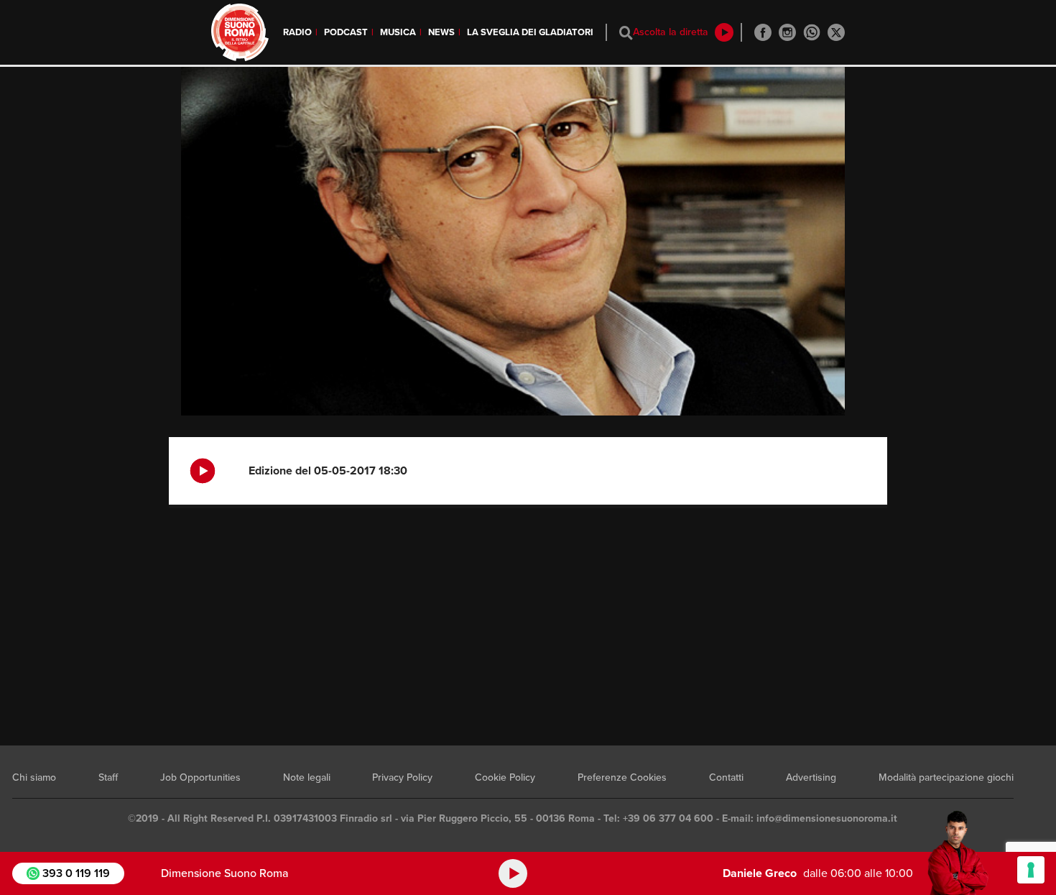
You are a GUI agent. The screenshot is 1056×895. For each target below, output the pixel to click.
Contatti (726, 777)
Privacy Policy (402, 777)
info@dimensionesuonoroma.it (826, 818)
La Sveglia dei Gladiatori (530, 32)
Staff (108, 777)
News (441, 32)
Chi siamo (34, 777)
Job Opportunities (200, 777)
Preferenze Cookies (622, 777)
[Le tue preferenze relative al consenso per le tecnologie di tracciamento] (1031, 869)
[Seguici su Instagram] (787, 32)
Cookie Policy (505, 777)
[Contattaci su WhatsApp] (811, 32)
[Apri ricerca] (626, 33)
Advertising (811, 777)
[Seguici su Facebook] (763, 32)
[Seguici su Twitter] (836, 32)
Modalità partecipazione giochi (946, 777)
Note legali (306, 777)
